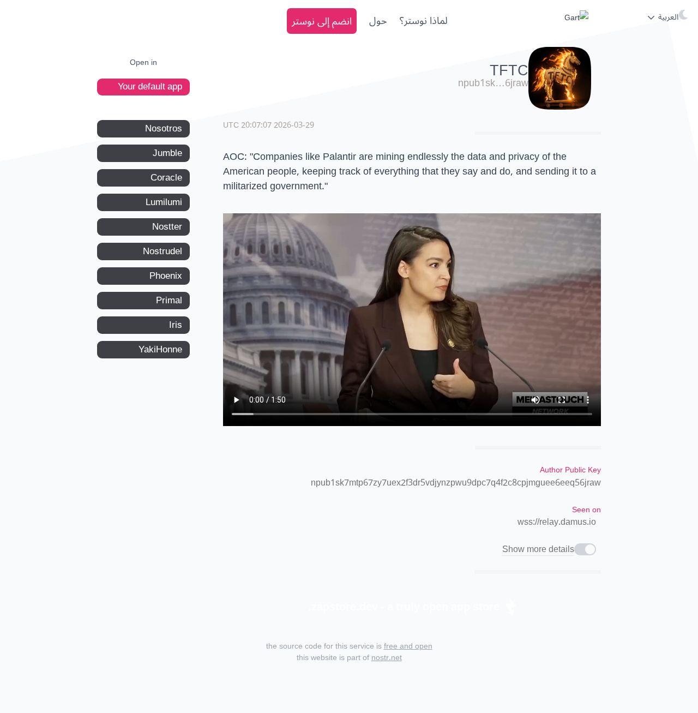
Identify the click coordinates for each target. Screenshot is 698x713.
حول (378, 20)
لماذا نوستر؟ (424, 20)
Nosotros (163, 128)
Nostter (167, 227)
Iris (175, 325)
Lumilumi (164, 202)
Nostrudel (162, 251)
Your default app (150, 86)
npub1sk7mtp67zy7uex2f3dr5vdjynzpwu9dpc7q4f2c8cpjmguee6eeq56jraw (456, 483)
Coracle (166, 178)
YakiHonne (160, 349)
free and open (408, 646)
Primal (169, 300)
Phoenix (165, 276)
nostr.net (386, 657)
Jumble (167, 153)
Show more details (538, 549)
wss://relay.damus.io (557, 522)
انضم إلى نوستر (322, 20)
